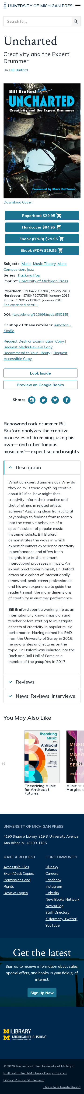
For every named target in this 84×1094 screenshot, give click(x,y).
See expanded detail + (21, 305)
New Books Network (62, 899)
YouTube (53, 925)
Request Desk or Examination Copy (34, 341)
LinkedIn (52, 893)
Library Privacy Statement (24, 1080)
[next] (80, 762)
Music (26, 263)
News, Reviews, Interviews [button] (45, 696)
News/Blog (54, 906)
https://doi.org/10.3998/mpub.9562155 (40, 314)
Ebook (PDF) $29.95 (42, 250)
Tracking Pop (28, 275)
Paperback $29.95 (42, 215)
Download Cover (18, 202)
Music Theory (44, 263)
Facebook (53, 880)
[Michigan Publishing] (27, 1037)
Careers (52, 873)
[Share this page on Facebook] (66, 400)
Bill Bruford (18, 70)
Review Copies (16, 893)
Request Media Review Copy (28, 347)
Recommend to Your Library (27, 352)
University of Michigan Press (43, 281)
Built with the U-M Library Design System (35, 1073)
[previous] (3, 762)
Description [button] (28, 467)
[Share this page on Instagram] (31, 400)
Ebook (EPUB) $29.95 (42, 239)
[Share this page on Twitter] (43, 400)
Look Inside (40, 373)
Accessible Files (16, 867)
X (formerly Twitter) (61, 919)
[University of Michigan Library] (19, 1031)
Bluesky (52, 867)
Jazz (30, 269)
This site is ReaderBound (61, 1087)
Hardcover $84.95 (42, 227)
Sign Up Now (42, 992)
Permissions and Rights (17, 883)
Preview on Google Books (40, 384)
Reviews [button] (25, 682)
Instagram (54, 886)
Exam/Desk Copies (19, 873)
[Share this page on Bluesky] (55, 400)
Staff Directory (57, 912)
